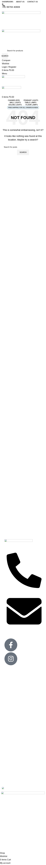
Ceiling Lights (9, 717)
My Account (9, 767)
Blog (6, 775)
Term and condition (12, 704)
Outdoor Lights (10, 730)
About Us (8, 762)
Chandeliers (9, 721)
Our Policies (9, 691)
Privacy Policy (10, 682)
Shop (6, 771)
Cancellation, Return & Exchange (17, 695)
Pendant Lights (10, 740)
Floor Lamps (9, 726)
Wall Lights (8, 749)
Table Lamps (9, 744)
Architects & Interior (12, 686)
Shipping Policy (10, 699)
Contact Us (8, 677)
